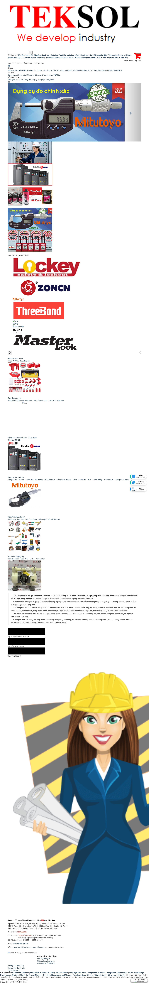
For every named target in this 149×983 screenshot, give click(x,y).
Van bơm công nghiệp (61, 70)
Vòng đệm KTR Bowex (96, 972)
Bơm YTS (24, 559)
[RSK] (17, 330)
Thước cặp (30, 479)
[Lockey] (47, 267)
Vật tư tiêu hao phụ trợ (84, 70)
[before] (140, 352)
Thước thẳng (97, 479)
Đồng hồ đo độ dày (64, 479)
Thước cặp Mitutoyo (136, 972)
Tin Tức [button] (11, 72)
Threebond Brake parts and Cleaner (57, 975)
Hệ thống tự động (40, 400)
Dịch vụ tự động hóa (56, 400)
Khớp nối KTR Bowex (59, 972)
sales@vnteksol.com (20, 943)
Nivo (89, 479)
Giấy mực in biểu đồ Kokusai (49, 519)
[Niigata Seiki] (18, 326)
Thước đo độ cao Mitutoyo (31, 975)
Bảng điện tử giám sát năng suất (20, 400)
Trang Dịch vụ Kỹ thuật (45, 79)
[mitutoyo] (18, 299)
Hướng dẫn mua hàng (16, 965)
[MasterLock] (45, 341)
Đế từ (75, 479)
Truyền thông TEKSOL (51, 75)
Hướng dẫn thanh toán (16, 968)
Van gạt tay (40, 559)
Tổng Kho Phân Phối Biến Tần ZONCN (107, 70)
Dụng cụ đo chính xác (45, 70)
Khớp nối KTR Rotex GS (39, 972)
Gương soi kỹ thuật (122, 479)
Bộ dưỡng (39, 479)
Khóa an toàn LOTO (15, 70)
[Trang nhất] (9, 65)
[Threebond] (39, 310)
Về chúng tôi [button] (13, 77)
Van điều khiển (13, 559)
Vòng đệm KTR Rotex (77, 972)
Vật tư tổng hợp (14, 519)
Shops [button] (10, 68)
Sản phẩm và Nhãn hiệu (17, 75)
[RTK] (15, 321)
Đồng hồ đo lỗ (49, 479)
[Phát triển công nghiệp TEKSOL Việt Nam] (74, 25)
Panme (21, 479)
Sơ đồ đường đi (13, 970)
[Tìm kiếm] (31, 52)
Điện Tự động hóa (29, 70)
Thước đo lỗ (108, 479)
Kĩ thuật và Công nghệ (34, 75)
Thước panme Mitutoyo (9, 975)
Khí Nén (73, 70)
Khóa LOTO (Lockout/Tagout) (19, 361)
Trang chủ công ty (30, 79)
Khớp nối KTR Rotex (20, 972)
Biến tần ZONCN (14, 440)
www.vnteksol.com (38, 947)
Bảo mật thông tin (43, 958)
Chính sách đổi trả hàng (46, 963)
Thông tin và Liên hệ (15, 79)
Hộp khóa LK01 (86, 55)
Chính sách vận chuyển (46, 961)
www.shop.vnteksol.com (21, 947)
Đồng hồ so (12, 479)
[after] (10, 353)
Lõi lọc (32, 559)
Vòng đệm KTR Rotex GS (117, 972)
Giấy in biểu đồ (100, 975)
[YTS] (15, 323)
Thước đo (82, 479)
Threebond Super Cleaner (83, 975)
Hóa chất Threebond (29, 519)
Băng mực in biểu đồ (116, 975)
